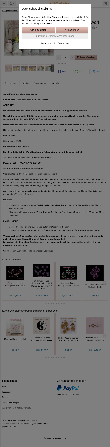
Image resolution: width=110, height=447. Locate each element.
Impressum (46, 43)
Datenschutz (63, 43)
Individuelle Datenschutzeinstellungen (55, 36)
